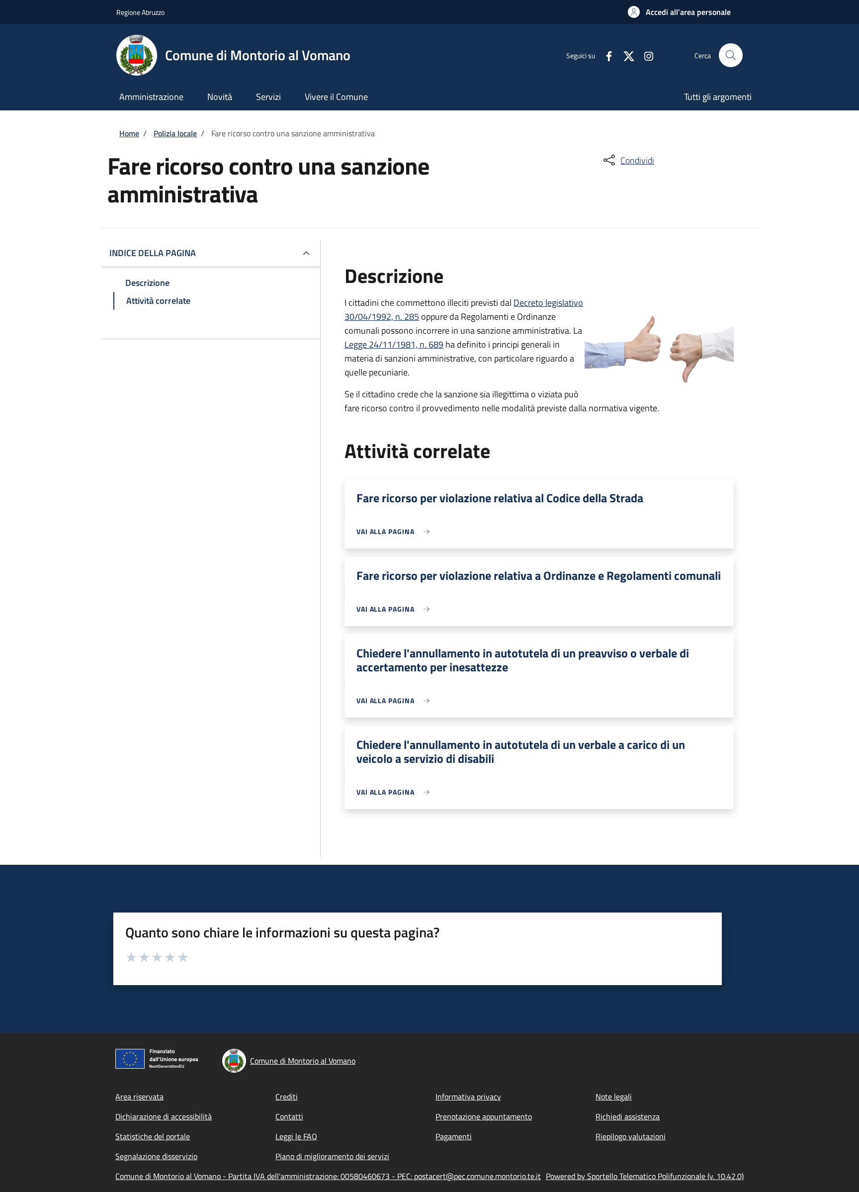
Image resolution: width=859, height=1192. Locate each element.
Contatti (289, 1116)
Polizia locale (175, 133)
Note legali (614, 1096)
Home (129, 133)
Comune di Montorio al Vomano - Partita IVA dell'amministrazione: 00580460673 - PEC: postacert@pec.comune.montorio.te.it (328, 1176)
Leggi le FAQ (296, 1136)
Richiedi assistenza (628, 1116)
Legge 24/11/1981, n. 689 (393, 344)
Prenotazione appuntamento (483, 1116)
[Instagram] (645, 55)
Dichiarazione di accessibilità (163, 1116)
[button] (679, 12)
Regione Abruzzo (140, 12)
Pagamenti (453, 1136)
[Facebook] (605, 55)
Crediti (286, 1096)
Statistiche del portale (152, 1136)
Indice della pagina (152, 253)
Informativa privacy (468, 1096)
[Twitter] (625, 55)
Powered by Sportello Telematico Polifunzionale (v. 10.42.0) (645, 1176)
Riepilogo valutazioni (631, 1136)
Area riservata (139, 1096)
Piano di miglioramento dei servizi (332, 1156)
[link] (395, 531)
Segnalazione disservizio (156, 1156)
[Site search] (731, 55)
